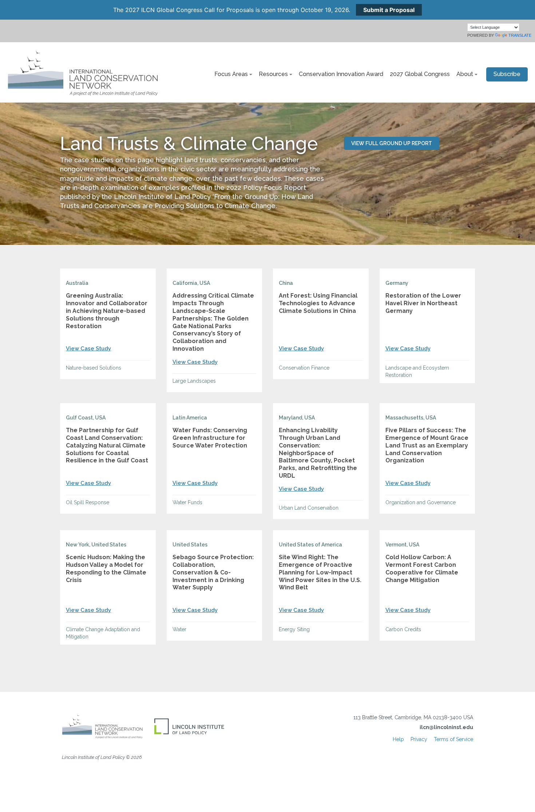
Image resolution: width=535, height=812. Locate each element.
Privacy (419, 739)
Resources (273, 74)
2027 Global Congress (420, 74)
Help (398, 739)
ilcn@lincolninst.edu (446, 727)
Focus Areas (231, 74)
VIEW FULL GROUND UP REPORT (391, 143)
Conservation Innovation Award (341, 74)
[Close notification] (523, 9)
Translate (519, 35)
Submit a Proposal (389, 9)
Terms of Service (453, 739)
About (464, 74)
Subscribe (507, 74)
